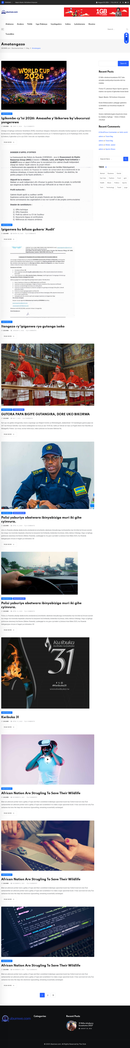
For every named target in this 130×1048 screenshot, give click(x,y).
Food (119, 178)
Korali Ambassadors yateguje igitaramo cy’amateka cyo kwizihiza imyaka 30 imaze (39, 2)
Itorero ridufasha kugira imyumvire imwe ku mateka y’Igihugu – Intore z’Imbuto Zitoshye (113, 117)
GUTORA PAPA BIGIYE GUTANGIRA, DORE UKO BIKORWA (45, 414)
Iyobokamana (79, 24)
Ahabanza (10, 24)
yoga (125, 187)
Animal (102, 173)
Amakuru (20, 24)
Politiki (29, 24)
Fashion (111, 178)
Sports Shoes (110, 149)
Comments (30, 126)
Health (102, 183)
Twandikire (10, 34)
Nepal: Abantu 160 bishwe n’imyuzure (112, 97)
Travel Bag (109, 136)
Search (123, 63)
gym (125, 178)
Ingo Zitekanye (41, 24)
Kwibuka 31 (10, 717)
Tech (101, 187)
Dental (119, 173)
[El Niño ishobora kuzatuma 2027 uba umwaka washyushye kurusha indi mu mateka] (71, 1026)
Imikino (68, 24)
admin (101, 136)
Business (111, 173)
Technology (110, 187)
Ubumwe (6, 126)
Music (109, 183)
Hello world (123, 132)
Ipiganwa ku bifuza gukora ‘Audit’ (28, 229)
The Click (82, 1044)
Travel (119, 187)
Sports (124, 183)
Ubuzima (91, 24)
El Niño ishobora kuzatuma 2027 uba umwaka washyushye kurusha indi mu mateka (112, 80)
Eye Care (103, 178)
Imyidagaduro (56, 24)
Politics (116, 183)
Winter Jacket (110, 145)
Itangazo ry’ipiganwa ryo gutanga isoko (32, 326)
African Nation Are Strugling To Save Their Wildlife (40, 793)
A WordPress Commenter (108, 132)
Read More (8, 142)
